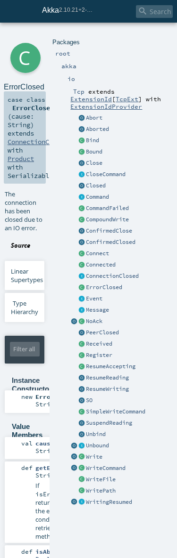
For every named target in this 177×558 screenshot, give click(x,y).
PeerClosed (102, 332)
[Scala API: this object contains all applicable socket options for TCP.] (81, 400)
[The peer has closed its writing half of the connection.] (81, 333)
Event (94, 298)
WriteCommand (106, 468)
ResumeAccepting (110, 366)
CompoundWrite (107, 219)
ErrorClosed (104, 287)
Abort (94, 117)
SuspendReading (109, 423)
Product (21, 158)
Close (94, 163)
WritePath (101, 490)
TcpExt (127, 99)
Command (97, 197)
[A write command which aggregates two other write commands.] (81, 220)
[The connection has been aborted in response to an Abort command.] (81, 129)
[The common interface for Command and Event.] (81, 310)
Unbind (96, 434)
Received (99, 343)
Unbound (97, 445)
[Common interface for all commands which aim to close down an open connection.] (81, 174)
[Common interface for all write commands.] (81, 468)
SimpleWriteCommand (115, 411)
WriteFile (101, 479)
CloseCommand (106, 174)
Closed (96, 185)
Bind (92, 140)
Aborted (97, 129)
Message (97, 310)
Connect (97, 253)
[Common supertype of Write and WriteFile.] (81, 412)
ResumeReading (107, 377)
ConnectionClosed (112, 276)
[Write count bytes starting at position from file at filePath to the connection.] (81, 491)
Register (99, 355)
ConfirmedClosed (110, 242)
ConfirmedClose (109, 230)
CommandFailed (107, 208)
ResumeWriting (107, 389)
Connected (101, 264)
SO (89, 400)
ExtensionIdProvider (106, 106)
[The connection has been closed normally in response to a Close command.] (81, 186)
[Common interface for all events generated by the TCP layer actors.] (81, 299)
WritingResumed (109, 502)
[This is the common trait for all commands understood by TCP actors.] (81, 197)
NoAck (94, 321)
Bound (94, 151)
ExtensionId (91, 99)
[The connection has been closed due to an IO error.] (81, 287)
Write (94, 456)
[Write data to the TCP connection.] (81, 457)
